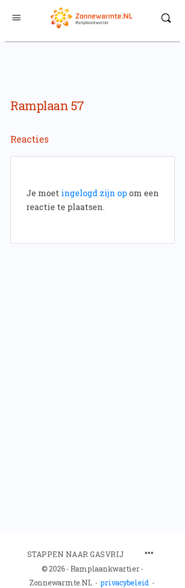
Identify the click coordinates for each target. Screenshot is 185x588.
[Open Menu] (16, 17)
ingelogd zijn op (94, 192)
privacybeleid (124, 582)
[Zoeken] (166, 18)
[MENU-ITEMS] (149, 554)
